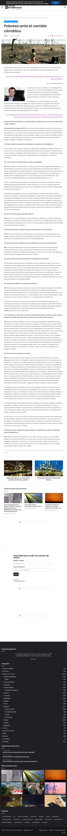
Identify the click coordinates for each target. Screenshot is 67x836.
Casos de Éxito (9, 709)
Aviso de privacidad (60, 830)
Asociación (7, 685)
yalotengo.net (27, 830)
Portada (6, 722)
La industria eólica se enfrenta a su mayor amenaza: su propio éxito (53, 506)
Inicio (6, 17)
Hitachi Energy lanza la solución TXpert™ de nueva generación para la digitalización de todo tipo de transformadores (12, 508)
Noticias (6, 720)
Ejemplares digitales (7, 668)
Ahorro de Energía (6, 816)
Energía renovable (6, 819)
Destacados (25, 17)
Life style (5, 728)
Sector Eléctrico (18, 822)
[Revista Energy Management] (13, 6)
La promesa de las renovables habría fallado (33, 505)
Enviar (16, 574)
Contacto (51, 830)
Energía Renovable (11, 712)
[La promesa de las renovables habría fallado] (33, 498)
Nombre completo (18, 560)
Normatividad (48, 819)
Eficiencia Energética (11, 690)
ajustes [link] (46, 3)
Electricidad (33, 816)
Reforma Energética (7, 822)
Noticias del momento (8, 730)
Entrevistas (5, 671)
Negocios (6, 706)
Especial (6, 701)
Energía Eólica (55, 816)
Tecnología (5, 741)
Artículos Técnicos (9, 682)
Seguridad (7, 725)
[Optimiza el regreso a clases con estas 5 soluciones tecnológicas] (55, 801)
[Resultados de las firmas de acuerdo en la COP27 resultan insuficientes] (33, 788)
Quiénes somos (43, 830)
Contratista (7, 695)
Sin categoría (6, 739)
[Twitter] (32, 659)
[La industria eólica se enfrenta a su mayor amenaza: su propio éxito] (54, 498)
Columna (6, 693)
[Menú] (2, 8)
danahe (6, 35)
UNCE (7, 679)
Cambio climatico (9, 687)
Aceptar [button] (56, 2)
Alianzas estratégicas (10, 676)
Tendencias (14, 21)
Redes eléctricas (58, 819)
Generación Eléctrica (27, 819)
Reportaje (5, 736)
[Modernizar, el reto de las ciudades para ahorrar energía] (11, 801)
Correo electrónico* (19, 567)
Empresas (41, 816)
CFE (14, 816)
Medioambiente (39, 819)
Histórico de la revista (15, 17)
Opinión (4, 733)
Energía (48, 816)
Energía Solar (17, 819)
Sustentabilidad (36, 822)
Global (5, 703)
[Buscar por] (65, 8)
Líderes (7, 714)
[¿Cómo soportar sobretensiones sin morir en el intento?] (33, 801)
